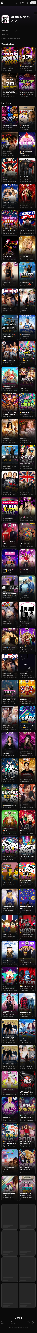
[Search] (16, 3)
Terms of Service (13, 1323)
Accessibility (26, 1322)
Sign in (33, 3)
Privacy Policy (3, 1323)
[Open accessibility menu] (35, 13)
